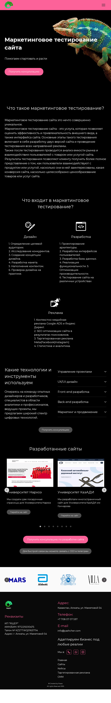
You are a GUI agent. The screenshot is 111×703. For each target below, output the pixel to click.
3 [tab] (49, 526)
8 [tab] (71, 526)
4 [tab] (53, 526)
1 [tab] (40, 526)
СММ (61, 676)
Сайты (61, 664)
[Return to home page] (9, 5)
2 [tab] (44, 526)
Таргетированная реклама (74, 672)
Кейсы (62, 668)
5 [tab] (58, 526)
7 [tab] (66, 526)
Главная (62, 660)
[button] (24, 71)
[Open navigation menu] (103, 5)
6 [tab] (62, 526)
